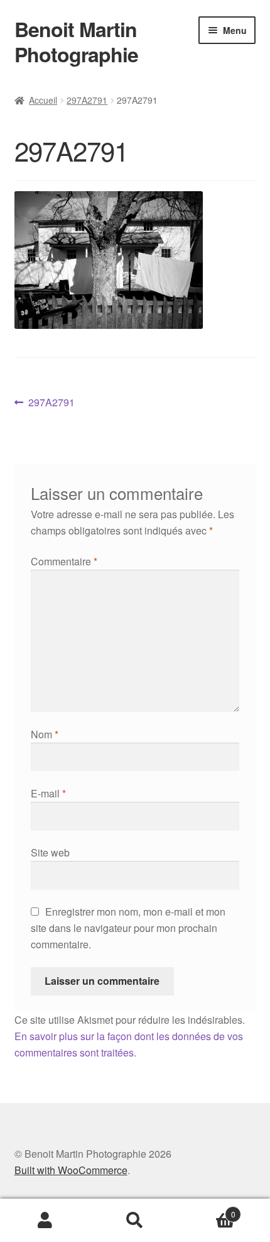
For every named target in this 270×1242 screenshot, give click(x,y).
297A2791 (87, 100)
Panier (207, 1209)
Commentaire (64, 561)
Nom (44, 734)
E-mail (48, 793)
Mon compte (45, 1220)
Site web (50, 852)
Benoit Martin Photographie (76, 41)
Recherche (135, 1220)
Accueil (43, 100)
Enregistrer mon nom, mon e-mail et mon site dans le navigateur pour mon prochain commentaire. (128, 927)
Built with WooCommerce (70, 1170)
